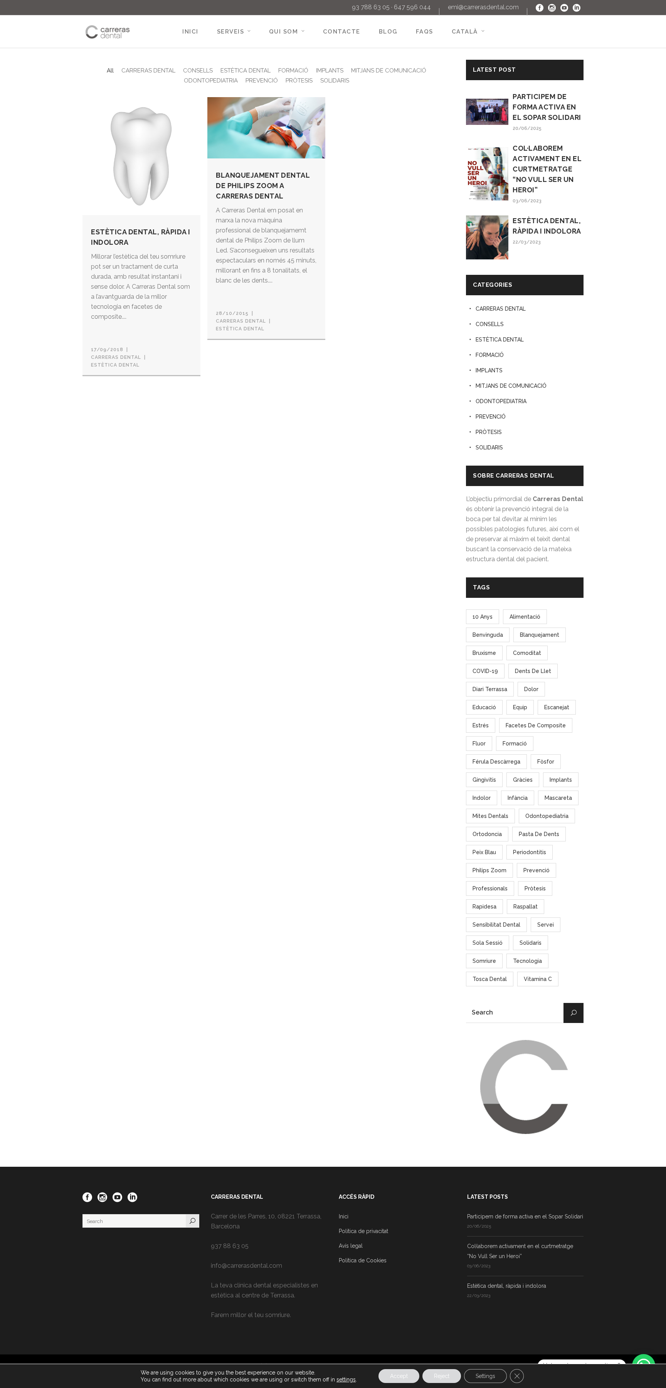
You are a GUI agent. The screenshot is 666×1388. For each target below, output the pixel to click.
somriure (484, 961)
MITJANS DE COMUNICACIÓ (511, 386)
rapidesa (484, 906)
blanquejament (539, 635)
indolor (482, 798)
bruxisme (484, 653)
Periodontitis (529, 852)
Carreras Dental (116, 357)
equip (520, 707)
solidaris (531, 943)
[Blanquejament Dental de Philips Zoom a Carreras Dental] (266, 127)
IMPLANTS (489, 370)
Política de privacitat (363, 1231)
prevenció (536, 870)
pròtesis (535, 888)
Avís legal (351, 1246)
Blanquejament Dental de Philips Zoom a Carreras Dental (262, 185)
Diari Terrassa (490, 689)
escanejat (556, 707)
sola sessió (488, 943)
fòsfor (545, 762)
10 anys (483, 617)
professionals (490, 888)
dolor (531, 689)
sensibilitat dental (496, 925)
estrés (481, 725)
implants (561, 780)
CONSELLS (490, 324)
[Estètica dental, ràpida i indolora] (141, 155)
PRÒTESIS (489, 432)
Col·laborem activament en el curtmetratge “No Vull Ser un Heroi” (547, 169)
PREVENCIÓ (491, 417)
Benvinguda (488, 635)
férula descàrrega (496, 762)
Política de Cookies (363, 1260)
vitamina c (538, 979)
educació (484, 707)
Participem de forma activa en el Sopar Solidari (547, 107)
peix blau (484, 852)
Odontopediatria (546, 816)
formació (515, 743)
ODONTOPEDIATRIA (501, 401)
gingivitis (484, 780)
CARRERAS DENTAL (501, 309)
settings (346, 1379)
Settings (485, 1376)
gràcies (523, 780)
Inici (343, 1216)
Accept (399, 1376)
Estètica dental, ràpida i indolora (506, 1286)
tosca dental (490, 979)
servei (545, 925)
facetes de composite (536, 725)
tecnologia (527, 961)
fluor (479, 743)
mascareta (558, 798)
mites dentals (490, 816)
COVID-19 (485, 671)
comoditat (527, 653)
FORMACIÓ (490, 355)
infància (518, 798)
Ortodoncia (487, 834)
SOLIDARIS (489, 447)
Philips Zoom (489, 870)
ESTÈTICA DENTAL (115, 365)
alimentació (525, 617)
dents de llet (533, 671)
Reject (441, 1376)
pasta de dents (539, 834)
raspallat (525, 906)
